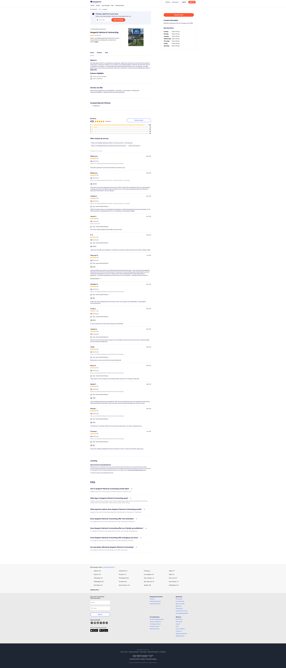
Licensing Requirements (182, 613)
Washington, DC (174, 585)
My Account (179, 599)
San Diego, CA (98, 585)
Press (177, 626)
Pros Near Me (179, 608)
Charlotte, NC (123, 571)
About (92, 52)
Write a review (139, 120)
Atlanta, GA (97, 571)
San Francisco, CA (124, 585)
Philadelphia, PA (99, 581)
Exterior (98, 5)
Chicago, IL (147, 571)
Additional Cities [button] (94, 590)
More (112, 5)
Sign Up (192, 2)
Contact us (179, 631)
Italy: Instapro (143, 652)
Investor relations (180, 628)
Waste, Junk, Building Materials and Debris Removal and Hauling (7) (108, 145)
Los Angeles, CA (149, 574)
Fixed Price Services (155, 603)
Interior (92, 5)
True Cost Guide (180, 601)
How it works (179, 619)
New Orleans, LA (149, 578)
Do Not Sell (144, 656)
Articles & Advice (119, 5)
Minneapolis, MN (124, 578)
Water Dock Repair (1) (134, 145)
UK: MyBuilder (163, 652)
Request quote (178, 15)
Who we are (179, 621)
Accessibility (150, 656)
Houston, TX (122, 574)
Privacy (134, 656)
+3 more (96, 41)
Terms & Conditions (152, 659)
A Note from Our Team (181, 611)
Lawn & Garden (106, 5)
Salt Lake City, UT (149, 581)
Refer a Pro (179, 606)
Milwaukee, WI (98, 578)
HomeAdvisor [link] (93, 9)
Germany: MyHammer (134, 652)
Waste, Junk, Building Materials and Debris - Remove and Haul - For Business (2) (111, 143)
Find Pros (152, 599)
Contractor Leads (154, 626)
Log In (184, 2)
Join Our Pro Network (155, 621)
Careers (178, 624)
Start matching (118, 20)
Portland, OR (123, 581)
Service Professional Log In (157, 619)
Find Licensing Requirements (135, 470)
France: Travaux (124, 652)
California (139, 656)
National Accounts (154, 628)
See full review (94, 278)
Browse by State (109, 567)
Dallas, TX (172, 571)
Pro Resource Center (155, 624)
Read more (93, 69)
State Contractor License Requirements (100, 464)
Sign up (100, 614)
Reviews (99, 52)
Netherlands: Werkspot (153, 652)
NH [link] (100, 9)
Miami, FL (172, 574)
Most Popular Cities (96, 567)
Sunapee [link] (104, 9)
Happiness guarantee (181, 633)
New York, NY (173, 578)
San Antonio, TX (173, 581)
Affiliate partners (180, 636)
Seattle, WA (147, 585)
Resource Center (180, 603)
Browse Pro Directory (155, 601)
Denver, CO (97, 574)
